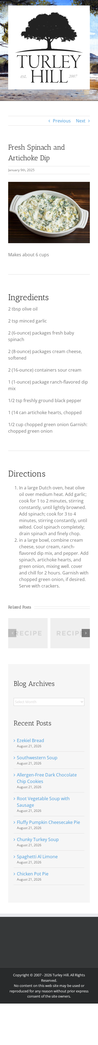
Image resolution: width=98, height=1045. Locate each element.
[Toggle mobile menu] (87, 92)
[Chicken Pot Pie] (28, 621)
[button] (12, 633)
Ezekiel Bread (30, 740)
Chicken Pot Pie (32, 874)
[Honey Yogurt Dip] (70, 621)
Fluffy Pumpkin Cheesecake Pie (48, 822)
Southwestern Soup (37, 758)
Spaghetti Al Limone (37, 857)
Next (80, 121)
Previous (62, 121)
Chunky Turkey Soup (38, 839)
